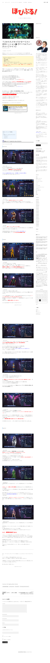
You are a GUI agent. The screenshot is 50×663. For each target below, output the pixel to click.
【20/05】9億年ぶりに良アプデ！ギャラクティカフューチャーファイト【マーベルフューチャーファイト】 (41, 161)
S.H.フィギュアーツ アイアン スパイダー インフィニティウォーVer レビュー (42, 242)
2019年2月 (37, 212)
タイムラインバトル (44, 276)
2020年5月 (37, 199)
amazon (37, 254)
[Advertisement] (18, 120)
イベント (37, 182)
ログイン (37, 309)
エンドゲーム (44, 268)
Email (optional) (4, 618)
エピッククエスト (39, 268)
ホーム (3, 2)
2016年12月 (37, 218)
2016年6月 (37, 224)
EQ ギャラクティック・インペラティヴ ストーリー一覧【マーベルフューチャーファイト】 (41, 164)
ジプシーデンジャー (43, 275)
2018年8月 (37, 214)
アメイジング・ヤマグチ (39, 181)
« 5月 (36, 304)
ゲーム (37, 184)
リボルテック (37, 188)
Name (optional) (4, 614)
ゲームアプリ (17, 586)
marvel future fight (5, 586)
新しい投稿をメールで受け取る (6, 639)
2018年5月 (37, 217)
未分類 (37, 194)
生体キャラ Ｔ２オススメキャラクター (9, 134)
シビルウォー (45, 274)
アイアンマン (39, 261)
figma (37, 176)
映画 (46, 285)
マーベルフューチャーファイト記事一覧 (16, 2)
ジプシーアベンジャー (38, 275)
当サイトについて (7, 2)
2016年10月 (37, 221)
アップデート (43, 261)
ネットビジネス (38, 185)
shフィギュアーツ (42, 260)
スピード (6, 137)
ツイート (37, 231)
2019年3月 (37, 211)
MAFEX (42, 254)
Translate (42, 151)
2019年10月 (37, 205)
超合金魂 (39, 286)
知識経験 (37, 286)
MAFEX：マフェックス (39, 178)
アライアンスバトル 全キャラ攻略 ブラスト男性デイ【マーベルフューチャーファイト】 (41, 170)
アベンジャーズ (12, 586)
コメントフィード (38, 312)
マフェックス (44, 278)
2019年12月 (37, 202)
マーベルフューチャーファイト (12, 584)
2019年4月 (37, 209)
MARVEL (45, 254)
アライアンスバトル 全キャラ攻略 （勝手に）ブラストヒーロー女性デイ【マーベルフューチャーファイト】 (41, 158)
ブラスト (6, 136)
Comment (3, 603)
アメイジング (39, 265)
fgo (38, 254)
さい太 (44, 237)
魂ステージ (42, 286)
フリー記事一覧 (25, 2)
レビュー (37, 285)
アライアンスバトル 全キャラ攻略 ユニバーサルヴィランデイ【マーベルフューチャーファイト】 (41, 167)
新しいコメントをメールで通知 (6, 636)
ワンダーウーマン (41, 285)
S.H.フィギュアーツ (38, 179)
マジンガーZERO (39, 278)
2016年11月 (37, 220)
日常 (36, 191)
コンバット (6, 135)
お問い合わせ (30, 2)
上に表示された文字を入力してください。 (7, 629)
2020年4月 (37, 201)
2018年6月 (37, 215)
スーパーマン (39, 276)
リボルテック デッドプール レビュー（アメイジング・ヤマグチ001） (41, 237)
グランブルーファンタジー (40, 272)
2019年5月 (37, 208)
